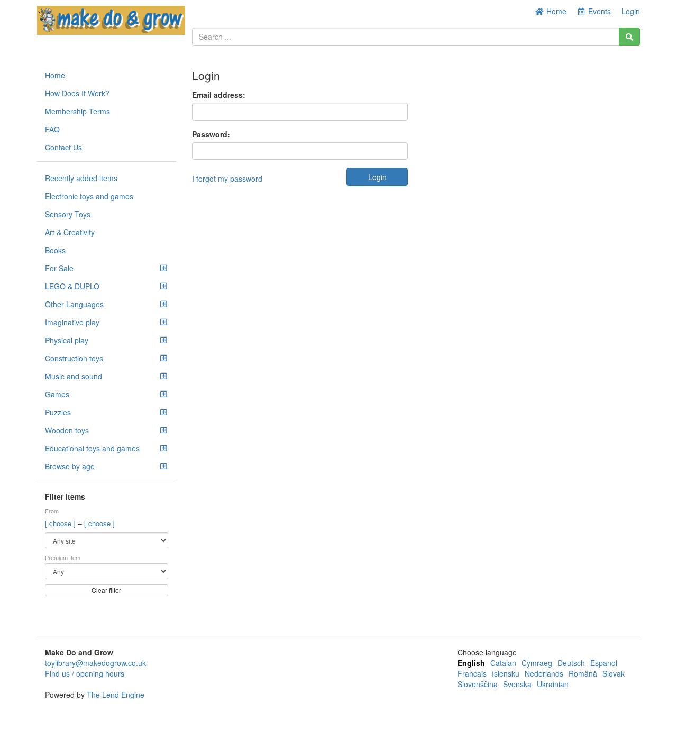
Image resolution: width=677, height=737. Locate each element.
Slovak (613, 673)
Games (57, 394)
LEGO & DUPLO (72, 286)
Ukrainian (553, 684)
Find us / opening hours (84, 673)
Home (555, 11)
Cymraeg (537, 663)
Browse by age (70, 466)
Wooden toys (67, 430)
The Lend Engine (115, 694)
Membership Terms (77, 111)
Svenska (517, 684)
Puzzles (58, 412)
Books (55, 250)
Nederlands (544, 673)
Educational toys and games (92, 448)
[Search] (629, 37)
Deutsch (571, 663)
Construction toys (74, 358)
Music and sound (73, 376)
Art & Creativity (70, 232)
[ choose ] (61, 523)
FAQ (52, 129)
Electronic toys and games (89, 196)
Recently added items (81, 178)
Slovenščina (478, 684)
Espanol (603, 663)
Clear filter (106, 589)
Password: (211, 134)
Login (630, 11)
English (471, 663)
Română (583, 673)
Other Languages (74, 304)
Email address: (218, 95)
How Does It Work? (77, 93)
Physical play (66, 340)
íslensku (505, 673)
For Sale (59, 268)
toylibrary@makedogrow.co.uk (95, 663)
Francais (472, 673)
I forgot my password (227, 178)
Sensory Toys (67, 214)
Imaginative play (72, 322)
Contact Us (63, 147)
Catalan (503, 663)
